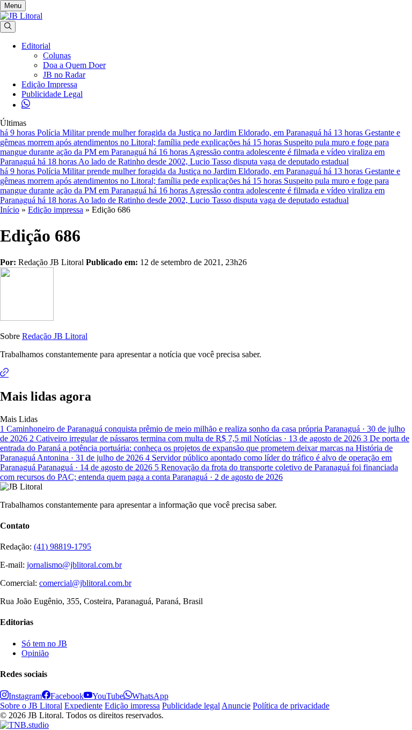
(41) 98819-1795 (62, 546)
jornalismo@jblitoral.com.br (74, 564)
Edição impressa (55, 209)
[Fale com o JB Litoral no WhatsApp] (25, 104)
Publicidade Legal (52, 94)
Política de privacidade (291, 705)
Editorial (35, 45)
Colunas (57, 55)
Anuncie (236, 705)
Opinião (35, 653)
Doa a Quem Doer (74, 65)
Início (9, 209)
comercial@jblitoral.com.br (85, 583)
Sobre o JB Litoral (31, 705)
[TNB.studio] (24, 724)
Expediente (83, 705)
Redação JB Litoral (54, 336)
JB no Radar (64, 74)
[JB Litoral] (21, 15)
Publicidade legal (191, 705)
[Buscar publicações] (8, 27)
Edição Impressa (49, 84)
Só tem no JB (44, 643)
